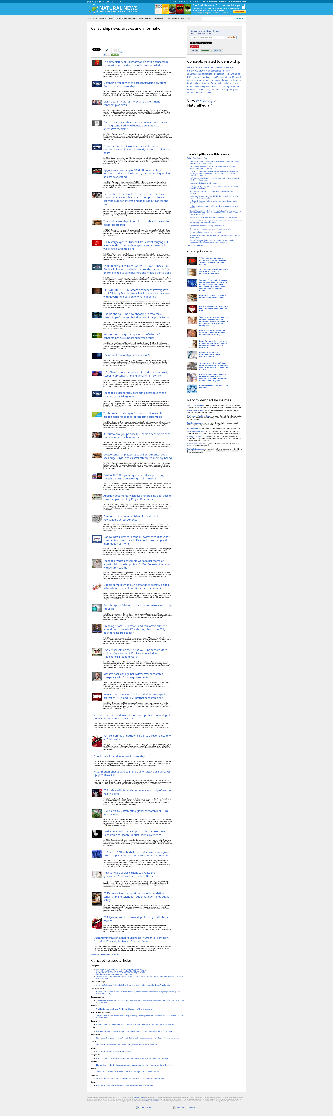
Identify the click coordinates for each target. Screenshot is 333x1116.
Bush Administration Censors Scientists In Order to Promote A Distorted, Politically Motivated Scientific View (131, 939)
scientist (200, 89)
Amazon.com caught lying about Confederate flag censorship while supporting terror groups (133, 336)
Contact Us (197, 1)
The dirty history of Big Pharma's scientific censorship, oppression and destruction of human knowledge (135, 63)
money (226, 86)
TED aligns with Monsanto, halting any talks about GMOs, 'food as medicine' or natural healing (212, 261)
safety (196, 86)
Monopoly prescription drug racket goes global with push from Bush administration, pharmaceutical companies (135, 1024)
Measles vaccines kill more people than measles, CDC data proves (213, 218)
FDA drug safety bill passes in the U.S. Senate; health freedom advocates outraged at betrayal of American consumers (137, 1038)
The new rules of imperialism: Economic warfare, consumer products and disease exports (127, 1072)
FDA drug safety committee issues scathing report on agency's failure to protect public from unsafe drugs (132, 1058)
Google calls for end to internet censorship (119, 756)
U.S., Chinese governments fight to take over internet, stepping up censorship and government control (135, 373)
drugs (235, 83)
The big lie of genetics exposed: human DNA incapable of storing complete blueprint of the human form (212, 167)
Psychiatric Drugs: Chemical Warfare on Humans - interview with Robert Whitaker (124, 1085)
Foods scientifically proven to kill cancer (203, 183)
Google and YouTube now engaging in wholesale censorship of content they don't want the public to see (136, 315)
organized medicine (202, 77)
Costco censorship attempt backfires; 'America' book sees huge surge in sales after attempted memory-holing (137, 456)
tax (220, 86)
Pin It (121, 52)
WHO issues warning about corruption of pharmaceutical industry (119, 969)
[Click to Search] (239, 18)
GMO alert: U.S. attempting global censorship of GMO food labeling (135, 812)
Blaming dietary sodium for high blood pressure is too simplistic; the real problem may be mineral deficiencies (134, 1065)
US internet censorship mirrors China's (126, 355)
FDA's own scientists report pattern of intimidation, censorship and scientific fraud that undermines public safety (136, 896)
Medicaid (236, 77)
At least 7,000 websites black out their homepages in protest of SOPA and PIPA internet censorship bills (134, 696)
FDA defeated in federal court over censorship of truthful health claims (137, 792)
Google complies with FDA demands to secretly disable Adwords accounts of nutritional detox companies (136, 586)
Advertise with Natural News (237, 1)
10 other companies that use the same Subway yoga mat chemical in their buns (213, 271)
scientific (208, 93)
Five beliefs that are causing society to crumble (206, 232)
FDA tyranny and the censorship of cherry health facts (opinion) (135, 918)
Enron (213, 83)
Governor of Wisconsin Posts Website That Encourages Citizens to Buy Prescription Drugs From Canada (133, 985)
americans (236, 86)
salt (219, 83)
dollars (190, 93)
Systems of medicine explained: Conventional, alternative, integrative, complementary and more (130, 1079)
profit (235, 89)
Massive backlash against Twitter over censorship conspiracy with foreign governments (133, 675)
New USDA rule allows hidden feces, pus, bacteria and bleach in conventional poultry (213, 332)
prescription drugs (224, 67)
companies (205, 86)
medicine (227, 83)
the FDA (226, 71)
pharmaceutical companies (199, 74)
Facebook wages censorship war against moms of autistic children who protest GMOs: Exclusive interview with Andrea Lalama (136, 564)
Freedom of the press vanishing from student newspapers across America (130, 517)
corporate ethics (232, 74)
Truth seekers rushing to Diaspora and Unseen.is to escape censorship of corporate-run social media (134, 415)
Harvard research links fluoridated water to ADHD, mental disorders (211, 354)
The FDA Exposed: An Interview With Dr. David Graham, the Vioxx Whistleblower (124, 1009)
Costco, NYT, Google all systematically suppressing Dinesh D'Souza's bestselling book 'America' (133, 476)
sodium (196, 83)
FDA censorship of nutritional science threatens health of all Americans (137, 737)
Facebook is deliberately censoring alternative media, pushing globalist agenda (135, 394)
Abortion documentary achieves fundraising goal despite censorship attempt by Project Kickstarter (137, 497)
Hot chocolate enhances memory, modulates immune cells (210, 229)
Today (189, 158)
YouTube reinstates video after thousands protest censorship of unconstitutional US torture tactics (132, 716)
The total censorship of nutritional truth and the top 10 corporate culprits (136, 223)
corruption (192, 67)
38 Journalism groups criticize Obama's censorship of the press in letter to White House (137, 435)
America (205, 83)
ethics (228, 77)
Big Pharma (218, 77)
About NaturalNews (185, 1)
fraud (189, 86)
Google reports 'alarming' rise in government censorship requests (137, 607)
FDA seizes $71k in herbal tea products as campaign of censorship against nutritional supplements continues (136, 853)
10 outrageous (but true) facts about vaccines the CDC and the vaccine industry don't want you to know (213, 366)
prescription (226, 89)
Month (200, 158)
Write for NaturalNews (210, 1)
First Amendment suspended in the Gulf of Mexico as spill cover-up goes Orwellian (132, 773)
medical (198, 93)
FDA (189, 77)
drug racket (219, 74)
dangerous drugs (196, 70)
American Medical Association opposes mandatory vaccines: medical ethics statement (126, 1045)
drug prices (227, 80)
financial (215, 89)
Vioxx (205, 80)
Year (205, 158)
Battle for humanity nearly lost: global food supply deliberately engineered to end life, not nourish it (213, 344)
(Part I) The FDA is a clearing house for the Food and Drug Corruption (120, 973)
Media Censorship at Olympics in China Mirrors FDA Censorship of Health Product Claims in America (134, 833)
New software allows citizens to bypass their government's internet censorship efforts (130, 874)
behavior (191, 89)
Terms (142, 1097)
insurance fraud (194, 80)
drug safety (215, 80)
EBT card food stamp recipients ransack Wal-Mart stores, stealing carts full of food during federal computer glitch (213, 377)
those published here (152, 1101)
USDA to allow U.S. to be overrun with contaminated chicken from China (213, 308)
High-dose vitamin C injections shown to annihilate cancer (213, 296)
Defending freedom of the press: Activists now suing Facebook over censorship (134, 84)
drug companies (213, 71)
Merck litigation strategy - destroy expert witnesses (114, 1051)
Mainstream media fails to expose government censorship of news (131, 103)
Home (175, 1)
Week (195, 158)
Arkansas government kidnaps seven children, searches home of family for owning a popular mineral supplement (216, 222)
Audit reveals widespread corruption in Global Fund (114, 975)
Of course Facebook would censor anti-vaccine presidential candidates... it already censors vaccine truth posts (137, 149)
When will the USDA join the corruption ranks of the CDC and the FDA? (121, 971)
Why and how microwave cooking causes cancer (207, 226)
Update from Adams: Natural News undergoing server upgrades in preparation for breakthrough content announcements (213, 241)
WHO (214, 86)
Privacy (136, 1097)
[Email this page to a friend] (115, 56)
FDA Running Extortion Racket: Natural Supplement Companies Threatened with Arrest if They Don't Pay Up (134, 1031)
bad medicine (206, 67)
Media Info (222, 1)
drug (208, 89)
